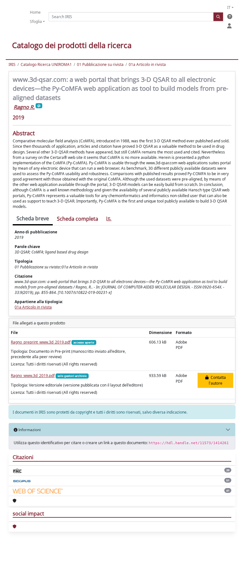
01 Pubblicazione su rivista (100, 64)
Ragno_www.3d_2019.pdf (33, 375)
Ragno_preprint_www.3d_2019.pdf (41, 342)
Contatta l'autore (217, 380)
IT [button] (229, 7)
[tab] (109, 219)
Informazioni (29, 429)
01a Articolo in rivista (147, 64)
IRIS (12, 64)
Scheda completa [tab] (77, 218)
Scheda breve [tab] (33, 218)
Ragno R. (24, 106)
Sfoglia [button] (36, 21)
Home (35, 12)
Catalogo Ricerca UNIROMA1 (46, 64)
